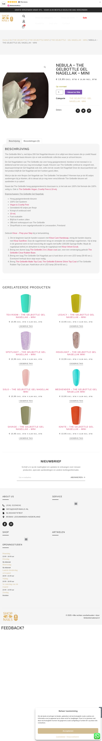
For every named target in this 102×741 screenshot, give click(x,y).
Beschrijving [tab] (14, 141)
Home (5, 40)
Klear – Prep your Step (22, 233)
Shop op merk (68, 17)
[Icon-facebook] (4, 524)
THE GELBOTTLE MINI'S (39, 40)
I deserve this (73, 92)
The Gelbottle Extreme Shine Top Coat (59, 262)
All (10, 40)
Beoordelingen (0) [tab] (32, 141)
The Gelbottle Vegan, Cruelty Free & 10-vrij (38, 189)
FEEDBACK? (12, 627)
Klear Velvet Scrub (70, 247)
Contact (66, 23)
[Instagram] (11, 524)
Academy (39, 23)
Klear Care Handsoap (59, 238)
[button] (76, 504)
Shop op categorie (44, 17)
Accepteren (68, 731)
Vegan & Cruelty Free (19, 205)
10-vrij (12, 214)
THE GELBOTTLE (20, 40)
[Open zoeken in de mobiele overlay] (24, 16)
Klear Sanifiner (20, 241)
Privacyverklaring (73, 737)
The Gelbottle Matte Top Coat (29, 262)
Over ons (53, 23)
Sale (85, 17)
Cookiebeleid (60, 737)
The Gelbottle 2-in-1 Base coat (43, 250)
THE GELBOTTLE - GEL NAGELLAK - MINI (69, 40)
